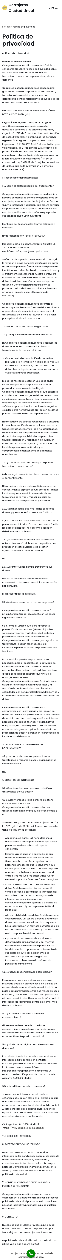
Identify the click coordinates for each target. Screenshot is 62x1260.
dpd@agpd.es (37, 1127)
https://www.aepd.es (15, 1127)
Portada (6, 26)
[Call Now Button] (31, 1253)
